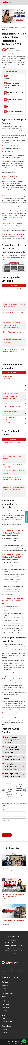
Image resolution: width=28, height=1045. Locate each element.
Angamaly (10, 940)
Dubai (20, 945)
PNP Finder (5, 1010)
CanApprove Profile (7, 1021)
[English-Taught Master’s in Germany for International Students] (14, 911)
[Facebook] (2, 977)
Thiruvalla (19, 948)
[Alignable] (17, 977)
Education (4, 988)
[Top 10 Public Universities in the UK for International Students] (14, 859)
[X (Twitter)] (5, 977)
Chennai (6, 945)
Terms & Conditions (8, 1043)
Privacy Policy (15, 1043)
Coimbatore (14, 945)
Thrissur (6, 950)
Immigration (5, 985)
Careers (4, 1035)
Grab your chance (6, 712)
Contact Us (5, 1032)
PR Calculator (5, 1007)
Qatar (20, 950)
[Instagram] (7, 977)
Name (4, 809)
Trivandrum (14, 950)
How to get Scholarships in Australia (13, 101)
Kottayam (12, 948)
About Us (4, 1029)
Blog (3, 1013)
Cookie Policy (21, 1043)
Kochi (6, 948)
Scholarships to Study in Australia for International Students (12, 85)
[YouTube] (12, 977)
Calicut (14, 942)
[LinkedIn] (9, 977)
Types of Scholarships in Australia (12, 77)
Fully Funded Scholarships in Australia (13, 93)
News (3, 1015)
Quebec (14, 953)
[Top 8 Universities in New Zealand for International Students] (14, 885)
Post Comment (7, 835)
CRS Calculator (5, 1004)
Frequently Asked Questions (14, 111)
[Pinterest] (14, 977)
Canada (20, 942)
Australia (16, 940)
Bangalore (8, 942)
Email (4, 815)
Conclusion (9, 107)
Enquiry (4, 996)
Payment (4, 1018)
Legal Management (7, 990)
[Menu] (25, 2)
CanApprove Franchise (7, 993)
